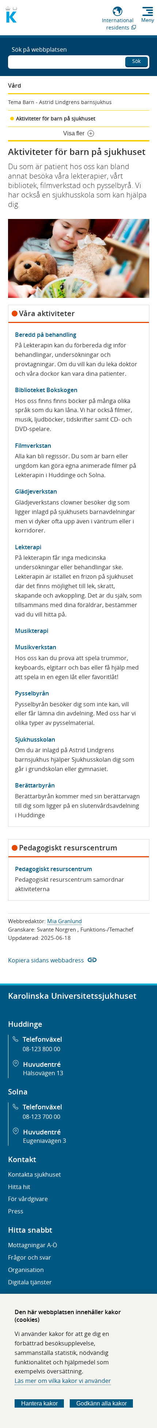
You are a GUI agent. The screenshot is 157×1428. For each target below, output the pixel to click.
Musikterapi (31, 631)
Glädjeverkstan (36, 491)
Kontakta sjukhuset (34, 1174)
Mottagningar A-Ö (32, 1245)
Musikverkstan (35, 647)
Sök (136, 60)
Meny (147, 20)
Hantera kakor (39, 1403)
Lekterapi (28, 547)
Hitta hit (19, 1187)
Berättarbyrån (35, 785)
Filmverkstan (33, 446)
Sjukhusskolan (35, 739)
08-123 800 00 (41, 1049)
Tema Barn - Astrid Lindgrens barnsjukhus (60, 102)
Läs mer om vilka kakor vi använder (63, 1381)
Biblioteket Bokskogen (46, 390)
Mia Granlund (64, 921)
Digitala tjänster (30, 1282)
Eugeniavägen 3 (44, 1141)
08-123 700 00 (41, 1117)
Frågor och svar (29, 1257)
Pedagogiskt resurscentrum (53, 869)
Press (15, 1211)
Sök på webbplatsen (39, 49)
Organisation (26, 1270)
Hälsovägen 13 (43, 1073)
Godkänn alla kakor (101, 1403)
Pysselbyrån (32, 693)
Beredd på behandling (45, 335)
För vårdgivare (28, 1199)
